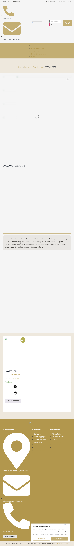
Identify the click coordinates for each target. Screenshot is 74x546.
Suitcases (27, 67)
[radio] (15, 387)
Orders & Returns (58, 437)
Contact (55, 439)
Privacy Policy (56, 434)
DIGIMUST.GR (62, 543)
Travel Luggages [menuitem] (38, 51)
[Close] (67, 524)
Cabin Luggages (38, 67)
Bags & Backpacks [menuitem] (38, 54)
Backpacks (38, 442)
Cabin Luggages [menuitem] (38, 48)
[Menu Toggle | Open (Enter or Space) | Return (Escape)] (29, 45)
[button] (5, 375)
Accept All (59, 538)
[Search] (51, 24)
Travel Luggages (40, 439)
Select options (13, 401)
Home (20, 67)
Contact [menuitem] (34, 56)
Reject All (41, 538)
